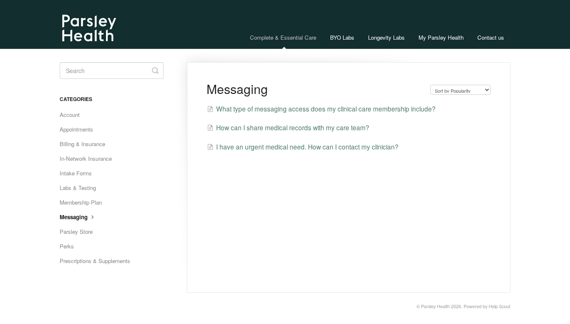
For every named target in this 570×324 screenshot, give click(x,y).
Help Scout (499, 306)
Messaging (74, 217)
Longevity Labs (386, 37)
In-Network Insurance (86, 158)
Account (70, 115)
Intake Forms (76, 173)
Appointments (76, 129)
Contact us (490, 37)
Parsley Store (76, 231)
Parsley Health (435, 306)
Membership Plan (81, 202)
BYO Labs (342, 37)
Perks (67, 246)
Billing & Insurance (82, 144)
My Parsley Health (441, 37)
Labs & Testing (78, 188)
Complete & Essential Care (283, 37)
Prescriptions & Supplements (95, 261)
